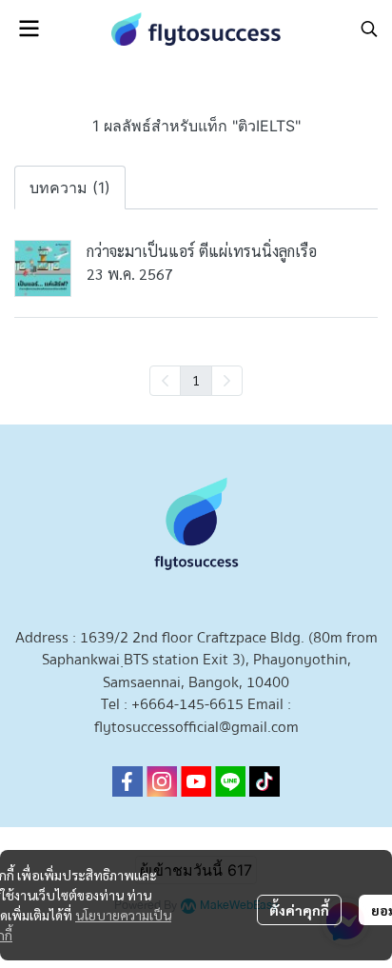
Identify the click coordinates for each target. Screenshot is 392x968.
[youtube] (196, 781)
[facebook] (127, 781)
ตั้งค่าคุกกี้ (299, 910)
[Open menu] (29, 29)
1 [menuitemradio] (196, 379)
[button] (369, 28)
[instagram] (162, 781)
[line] (230, 781)
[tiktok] (264, 781)
